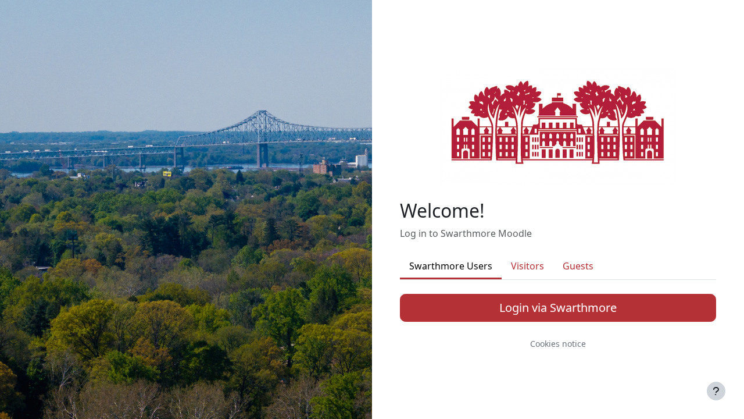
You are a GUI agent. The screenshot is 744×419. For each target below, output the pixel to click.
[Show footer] (716, 391)
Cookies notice (558, 343)
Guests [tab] (578, 266)
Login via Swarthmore (558, 307)
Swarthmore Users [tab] (450, 266)
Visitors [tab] (527, 266)
